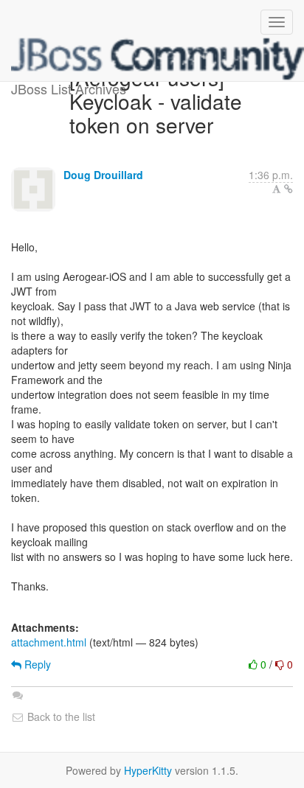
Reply (36, 664)
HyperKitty (148, 770)
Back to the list (59, 716)
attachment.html (48, 642)
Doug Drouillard (103, 174)
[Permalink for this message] (288, 188)
